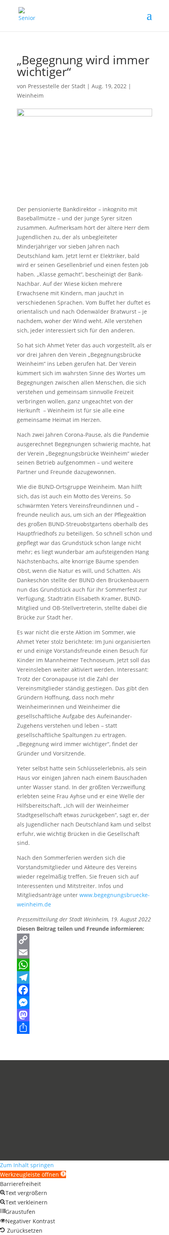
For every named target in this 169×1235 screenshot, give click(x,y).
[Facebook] (84, 990)
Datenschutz (71, 1128)
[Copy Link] (84, 940)
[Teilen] (84, 1027)
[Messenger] (84, 1002)
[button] (33, 1174)
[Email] (84, 952)
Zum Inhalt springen (27, 1165)
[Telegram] (84, 977)
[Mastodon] (84, 1015)
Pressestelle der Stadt (56, 86)
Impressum (32, 1128)
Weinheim (30, 95)
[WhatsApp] (84, 965)
